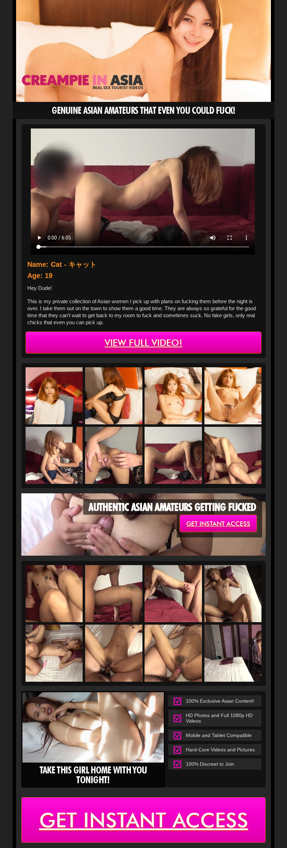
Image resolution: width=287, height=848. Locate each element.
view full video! (143, 342)
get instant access (218, 524)
